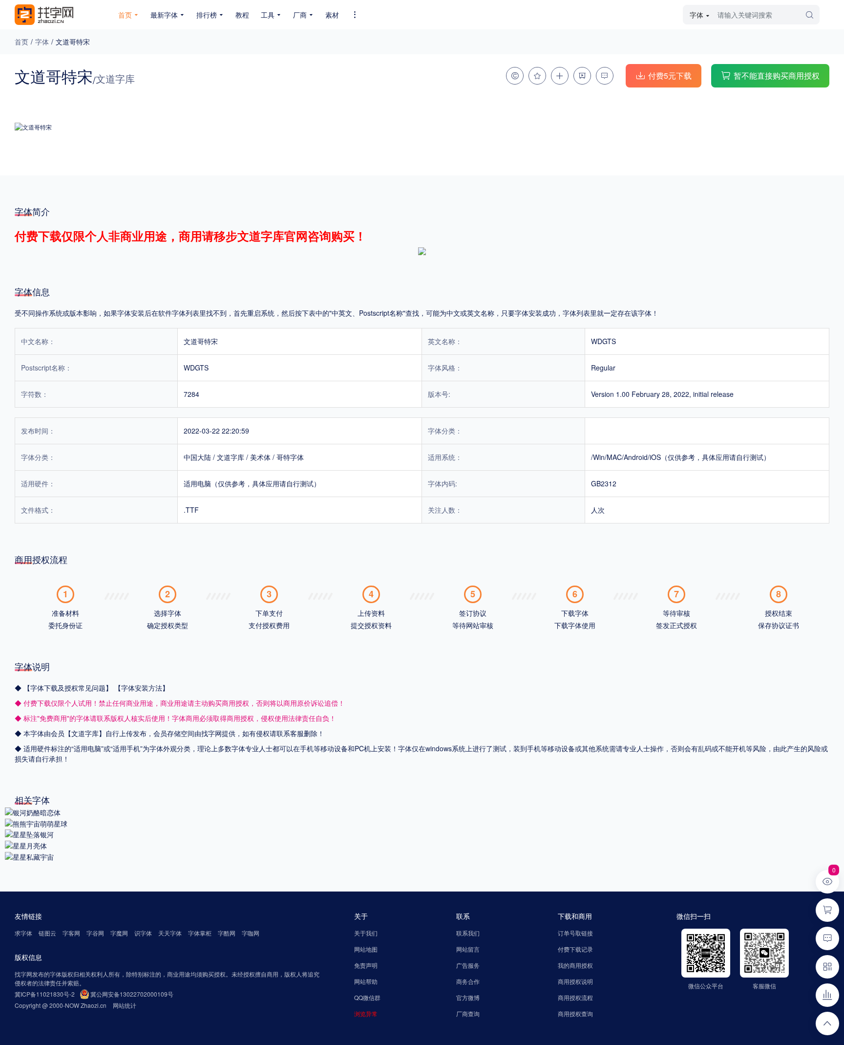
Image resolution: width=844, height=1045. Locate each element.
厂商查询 (468, 1013)
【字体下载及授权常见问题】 (68, 688)
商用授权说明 (575, 981)
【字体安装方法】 (141, 688)
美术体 (260, 457)
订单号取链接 (575, 933)
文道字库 (230, 457)
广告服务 (468, 965)
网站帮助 (366, 981)
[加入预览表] (560, 76)
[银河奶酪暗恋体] (33, 811)
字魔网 (119, 933)
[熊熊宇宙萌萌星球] (36, 822)
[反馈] (604, 76)
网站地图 (366, 949)
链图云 (47, 933)
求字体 (23, 933)
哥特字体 (290, 457)
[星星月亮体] (26, 844)
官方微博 (468, 997)
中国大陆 (197, 457)
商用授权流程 (575, 997)
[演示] (582, 76)
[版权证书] (515, 76)
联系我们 (468, 933)
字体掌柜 (199, 933)
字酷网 (226, 933)
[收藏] (537, 76)
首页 (21, 41)
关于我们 (366, 933)
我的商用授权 (575, 965)
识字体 (143, 933)
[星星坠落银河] (29, 834)
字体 (42, 41)
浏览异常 (366, 1013)
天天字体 (170, 933)
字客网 (71, 933)
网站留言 (468, 949)
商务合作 (468, 981)
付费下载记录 (575, 949)
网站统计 (124, 1005)
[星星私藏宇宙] (29, 856)
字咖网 (250, 933)
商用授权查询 (575, 1013)
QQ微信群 (367, 997)
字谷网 (95, 933)
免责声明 (366, 965)
